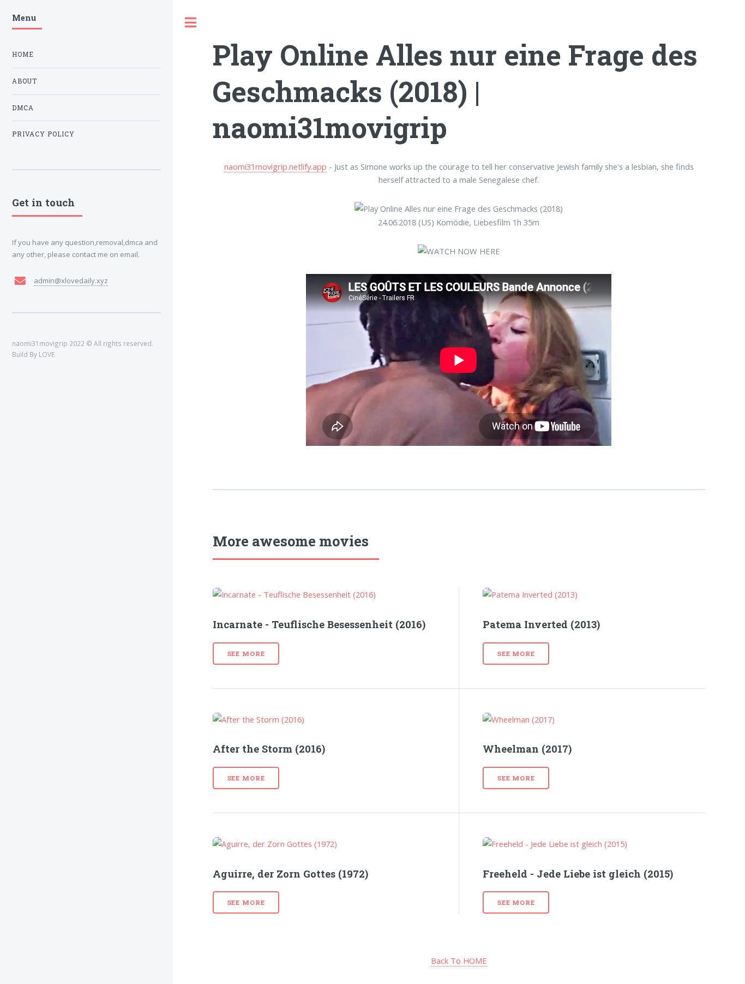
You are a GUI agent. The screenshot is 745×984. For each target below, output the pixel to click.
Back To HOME (459, 960)
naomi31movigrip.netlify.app (275, 166)
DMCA (23, 108)
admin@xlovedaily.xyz (71, 280)
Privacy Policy (43, 134)
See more (246, 653)
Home (23, 54)
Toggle (191, 22)
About (24, 81)
